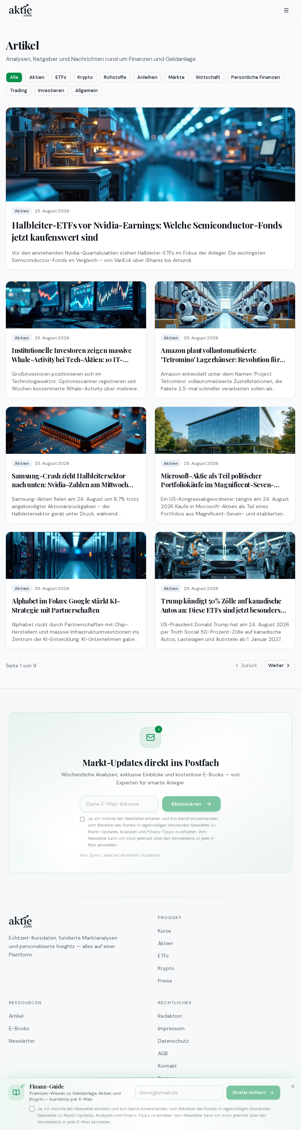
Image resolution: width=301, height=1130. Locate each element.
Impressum (171, 1028)
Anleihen (147, 77)
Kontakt (167, 1065)
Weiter (276, 665)
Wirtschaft (208, 77)
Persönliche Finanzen (255, 77)
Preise (165, 980)
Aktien (36, 77)
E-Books (19, 1028)
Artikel (16, 1016)
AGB (163, 1053)
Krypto (85, 77)
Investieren (51, 90)
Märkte (176, 77)
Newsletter (22, 1041)
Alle (14, 77)
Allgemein (86, 90)
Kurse (164, 930)
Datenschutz (173, 1041)
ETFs (60, 77)
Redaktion (170, 1016)
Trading (18, 90)
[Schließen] (293, 1086)
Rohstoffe (115, 77)
